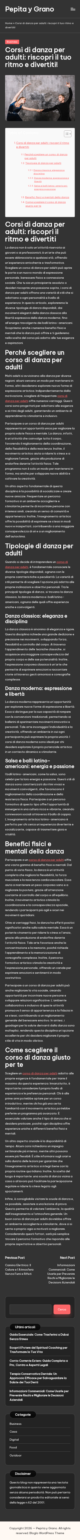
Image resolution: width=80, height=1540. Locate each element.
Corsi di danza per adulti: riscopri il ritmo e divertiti (42, 145)
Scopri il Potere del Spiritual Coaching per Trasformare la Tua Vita (38, 1350)
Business (12, 41)
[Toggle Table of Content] (65, 133)
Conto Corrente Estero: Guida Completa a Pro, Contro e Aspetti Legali (39, 1363)
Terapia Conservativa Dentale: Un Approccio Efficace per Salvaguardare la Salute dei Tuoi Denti (38, 1378)
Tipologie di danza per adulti (43, 163)
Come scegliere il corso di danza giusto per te (45, 204)
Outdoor (16, 1455)
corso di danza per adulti (46, 860)
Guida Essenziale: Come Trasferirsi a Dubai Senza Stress (39, 1337)
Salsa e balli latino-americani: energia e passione (51, 187)
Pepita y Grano (29, 9)
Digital (14, 1439)
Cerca (62, 1309)
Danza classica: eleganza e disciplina (49, 172)
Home (8, 23)
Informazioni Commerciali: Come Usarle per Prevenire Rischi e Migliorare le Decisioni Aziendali (39, 1395)
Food (13, 1447)
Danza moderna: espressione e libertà (51, 180)
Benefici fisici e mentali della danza (47, 197)
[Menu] (73, 9)
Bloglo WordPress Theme (46, 1533)
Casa (13, 1431)
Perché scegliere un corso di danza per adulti (46, 156)
